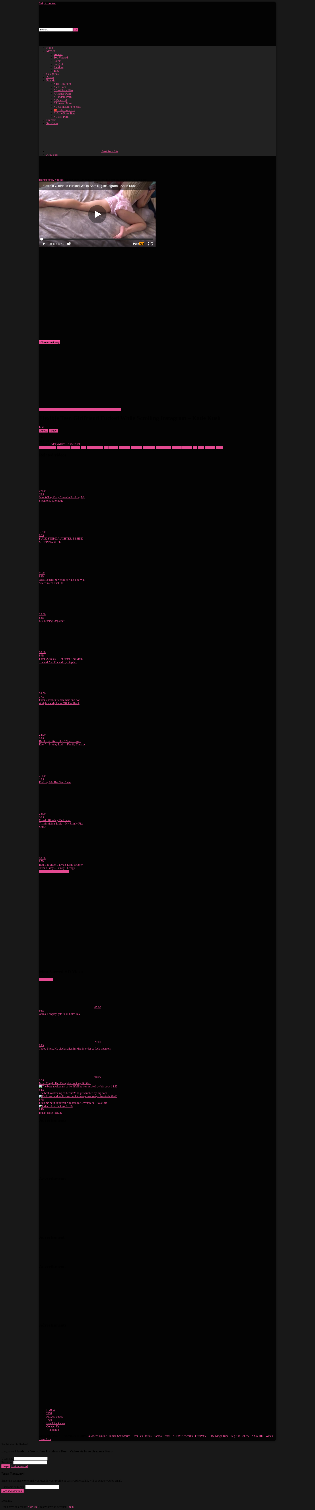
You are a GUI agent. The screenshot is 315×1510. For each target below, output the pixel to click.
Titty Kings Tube (218, 1435)
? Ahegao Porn (62, 93)
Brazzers (51, 120)
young (219, 447)
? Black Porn (61, 116)
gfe (106, 447)
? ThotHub (52, 1429)
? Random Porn (63, 96)
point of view (163, 447)
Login (6, 1466)
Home (49, 47)
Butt (83, 447)
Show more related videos (54, 871)
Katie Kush (74, 444)
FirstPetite (201, 1435)
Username (7, 1458)
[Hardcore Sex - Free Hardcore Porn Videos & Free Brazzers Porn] (67, 26)
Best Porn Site (109, 151)
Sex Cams (52, 123)
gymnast (113, 447)
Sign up (32, 1506)
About (43, 430)
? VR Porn (60, 87)
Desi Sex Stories (142, 1435)
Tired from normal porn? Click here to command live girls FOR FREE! (80, 409)
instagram (124, 447)
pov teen (177, 447)
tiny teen (210, 447)
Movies (50, 50)
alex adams (63, 447)
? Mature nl (60, 100)
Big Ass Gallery (240, 1435)
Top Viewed (61, 57)
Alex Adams (58, 444)
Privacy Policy (54, 1416)
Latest (57, 60)
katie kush (136, 447)
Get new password (12, 1491)
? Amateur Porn (63, 103)
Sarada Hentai (162, 1435)
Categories (52, 73)
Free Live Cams (55, 1423)
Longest (58, 64)
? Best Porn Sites (63, 90)
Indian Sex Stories (119, 1435)
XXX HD (257, 1435)
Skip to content (47, 3)
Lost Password (19, 1466)
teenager (187, 447)
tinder (201, 447)
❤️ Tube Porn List (64, 110)
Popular (58, 54)
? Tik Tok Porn (62, 83)
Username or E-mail (13, 1486)
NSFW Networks (182, 1435)
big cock (75, 447)
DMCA (50, 1410)
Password (7, 1462)
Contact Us (52, 1426)
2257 (49, 1413)
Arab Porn (52, 154)
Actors (50, 77)
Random (58, 67)
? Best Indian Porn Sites (67, 106)
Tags (56, 70)
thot (195, 447)
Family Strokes (54, 179)
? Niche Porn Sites (64, 113)
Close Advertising (49, 342)
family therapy (95, 447)
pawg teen (149, 447)
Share (53, 430)
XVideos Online (97, 1435)
